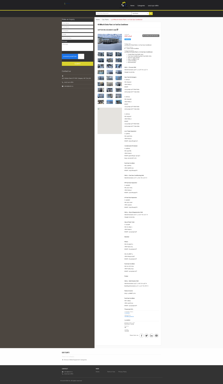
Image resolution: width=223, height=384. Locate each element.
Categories (141, 5)
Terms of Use (111, 371)
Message (64, 41)
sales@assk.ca (68, 86)
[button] (150, 35)
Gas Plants (105, 19)
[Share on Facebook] (141, 335)
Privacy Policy (122, 371)
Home (132, 5)
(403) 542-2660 (153, 5)
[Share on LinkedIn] (151, 335)
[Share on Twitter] (146, 335)
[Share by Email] (156, 335)
